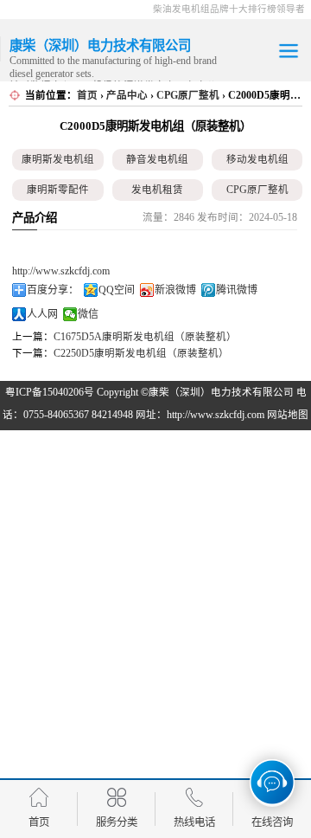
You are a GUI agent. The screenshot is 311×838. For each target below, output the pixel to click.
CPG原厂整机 (187, 95)
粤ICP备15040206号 (49, 392)
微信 (88, 314)
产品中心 (127, 95)
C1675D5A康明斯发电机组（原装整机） (145, 337)
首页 (87, 95)
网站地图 (287, 414)
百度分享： (53, 290)
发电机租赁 (157, 189)
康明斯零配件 (58, 189)
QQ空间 (116, 290)
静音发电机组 (157, 159)
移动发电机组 (257, 159)
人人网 (42, 314)
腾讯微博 (236, 290)
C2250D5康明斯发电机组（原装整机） (141, 353)
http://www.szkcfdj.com (61, 271)
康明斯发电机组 (58, 159)
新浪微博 (175, 290)
